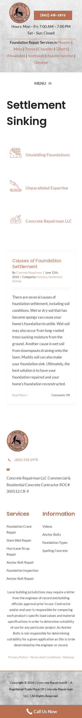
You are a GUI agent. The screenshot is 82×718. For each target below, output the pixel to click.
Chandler (45, 49)
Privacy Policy (18, 657)
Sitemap (68, 657)
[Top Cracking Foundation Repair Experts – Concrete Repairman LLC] (17, 432)
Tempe (30, 49)
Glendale (41, 62)
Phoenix (64, 42)
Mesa (18, 49)
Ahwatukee (16, 55)
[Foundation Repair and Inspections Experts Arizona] (19, 4)
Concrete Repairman (29, 272)
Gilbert (61, 49)
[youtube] (8, 469)
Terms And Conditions (45, 657)
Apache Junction (60, 55)
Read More (19, 395)
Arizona (42, 277)
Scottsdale (36, 55)
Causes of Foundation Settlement (36, 264)
